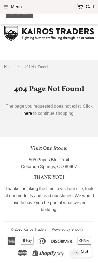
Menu (16, 6)
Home (8, 67)
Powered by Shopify (67, 229)
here (27, 113)
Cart (89, 6)
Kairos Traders (35, 229)
